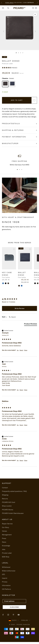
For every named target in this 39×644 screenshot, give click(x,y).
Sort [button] (4, 317)
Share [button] (25, 350)
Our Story (5, 527)
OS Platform (6, 589)
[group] (19, 299)
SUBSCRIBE (14, 607)
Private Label (7, 553)
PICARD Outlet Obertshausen (13, 513)
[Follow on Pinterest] (13, 615)
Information (6, 585)
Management (7, 535)
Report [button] (21, 350)
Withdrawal (6, 567)
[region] (19, 160)
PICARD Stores (7, 510)
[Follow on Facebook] (3, 615)
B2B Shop (5, 557)
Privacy (4, 582)
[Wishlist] (33, 8)
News (4, 542)
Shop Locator (7, 506)
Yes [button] (18, 350)
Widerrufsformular (8, 571)
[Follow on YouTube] (19, 615)
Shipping (5, 495)
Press (4, 538)
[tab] (30, 324)
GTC (3, 574)
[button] (19, 67)
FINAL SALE (9, 2)
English (24, 620)
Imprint (4, 578)
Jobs (3, 549)
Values (4, 531)
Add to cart (17, 100)
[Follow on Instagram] (8, 615)
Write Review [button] (19, 308)
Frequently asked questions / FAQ (14, 491)
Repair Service (7, 524)
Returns (5, 499)
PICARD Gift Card (8, 502)
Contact (5, 488)
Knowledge (6, 546)
